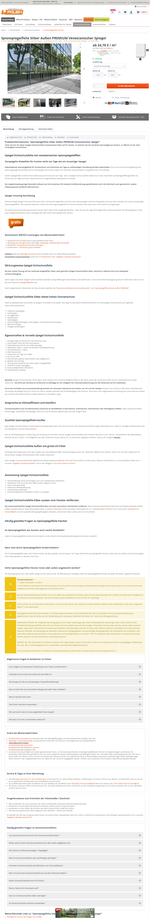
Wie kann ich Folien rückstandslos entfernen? (27, 719)
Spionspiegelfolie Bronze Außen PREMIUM (111, 288)
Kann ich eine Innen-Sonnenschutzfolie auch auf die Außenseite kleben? (37, 873)
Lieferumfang (47, 137)
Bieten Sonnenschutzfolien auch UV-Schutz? (26, 880)
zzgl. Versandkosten (106, 48)
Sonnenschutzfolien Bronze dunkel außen (73, 288)
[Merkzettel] (125, 12)
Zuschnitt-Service (15, 752)
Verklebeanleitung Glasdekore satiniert (24, 747)
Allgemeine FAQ (15, 137)
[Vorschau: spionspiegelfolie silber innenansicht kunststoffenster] (39, 103)
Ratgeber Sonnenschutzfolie (24, 463)
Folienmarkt (46, 257)
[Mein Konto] (131, 12)
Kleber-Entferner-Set (108, 509)
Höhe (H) (111, 71)
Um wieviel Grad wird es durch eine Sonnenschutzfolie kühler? (34, 835)
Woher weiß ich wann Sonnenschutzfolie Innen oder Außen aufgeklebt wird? (39, 843)
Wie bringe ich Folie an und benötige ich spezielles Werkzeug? (33, 682)
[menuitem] (112, 12)
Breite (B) (96, 71)
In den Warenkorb (126, 86)
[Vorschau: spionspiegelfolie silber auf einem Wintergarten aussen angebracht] (24, 103)
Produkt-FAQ (32, 137)
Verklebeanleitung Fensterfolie (21, 745)
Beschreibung (8, 129)
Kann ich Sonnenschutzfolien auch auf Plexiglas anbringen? (32, 858)
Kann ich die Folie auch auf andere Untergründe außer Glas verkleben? (37, 689)
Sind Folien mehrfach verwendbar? (23, 704)
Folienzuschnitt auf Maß (16, 241)
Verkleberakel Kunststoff (58, 243)
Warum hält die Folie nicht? (20, 697)
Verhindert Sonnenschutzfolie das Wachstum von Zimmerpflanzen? (36, 865)
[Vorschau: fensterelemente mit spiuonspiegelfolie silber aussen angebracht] (70, 103)
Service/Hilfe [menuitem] (141, 6)
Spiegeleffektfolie (27, 282)
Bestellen (61, 137)
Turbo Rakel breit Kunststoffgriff (126, 783)
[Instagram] (112, 12)
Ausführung (97, 62)
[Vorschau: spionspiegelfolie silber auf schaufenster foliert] (55, 103)
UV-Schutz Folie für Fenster (64, 463)
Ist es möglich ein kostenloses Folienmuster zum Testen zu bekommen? (37, 667)
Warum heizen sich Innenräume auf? (23, 888)
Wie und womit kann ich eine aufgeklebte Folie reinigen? (31, 712)
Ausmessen (74, 137)
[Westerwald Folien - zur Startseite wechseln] (12, 12)
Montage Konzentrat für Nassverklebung (28, 779)
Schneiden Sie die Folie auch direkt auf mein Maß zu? (30, 674)
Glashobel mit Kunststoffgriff (82, 783)
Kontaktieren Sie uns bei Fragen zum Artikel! (24, 917)
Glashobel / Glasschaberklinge (20, 741)
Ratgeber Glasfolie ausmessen (68, 257)
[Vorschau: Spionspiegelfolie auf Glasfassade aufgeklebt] (8, 103)
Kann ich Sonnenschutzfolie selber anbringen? (27, 895)
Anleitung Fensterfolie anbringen (30, 245)
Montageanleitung (26, 129)
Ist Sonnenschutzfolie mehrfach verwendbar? (27, 903)
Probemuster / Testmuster (17, 247)
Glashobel (44, 243)
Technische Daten (45, 129)
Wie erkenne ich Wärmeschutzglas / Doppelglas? (28, 850)
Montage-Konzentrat (28, 254)
